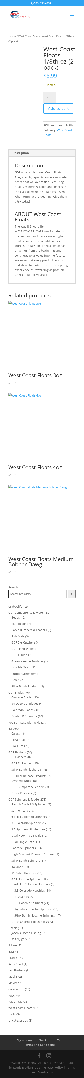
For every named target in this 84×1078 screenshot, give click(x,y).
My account (25, 1040)
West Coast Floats (29, 36)
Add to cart (58, 108)
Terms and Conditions (39, 1045)
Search (13, 587)
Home (12, 36)
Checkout (45, 1040)
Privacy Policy (53, 1067)
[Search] (71, 594)
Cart (60, 1040)
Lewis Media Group (26, 1067)
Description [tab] (21, 153)
